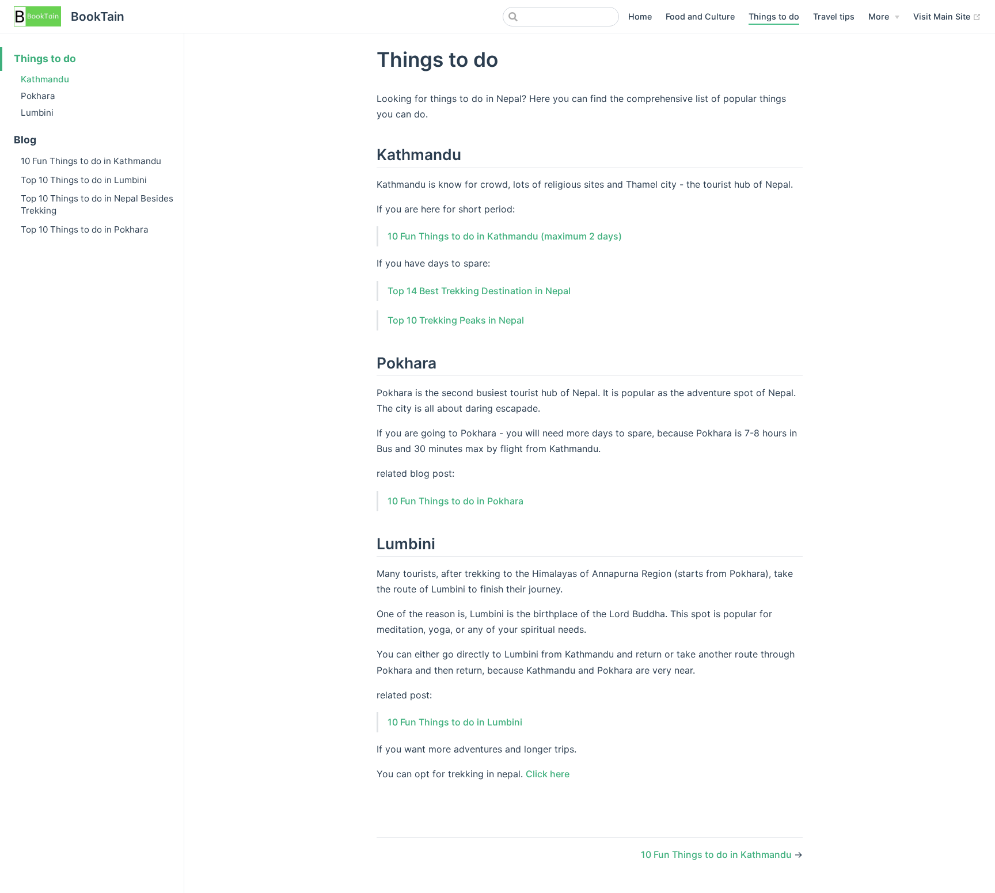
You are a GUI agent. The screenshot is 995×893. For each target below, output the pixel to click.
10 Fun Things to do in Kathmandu (91, 160)
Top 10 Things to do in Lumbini (84, 179)
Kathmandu (45, 79)
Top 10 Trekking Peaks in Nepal (456, 320)
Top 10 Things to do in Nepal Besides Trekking (97, 204)
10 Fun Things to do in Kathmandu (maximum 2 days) (505, 236)
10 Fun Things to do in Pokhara (455, 501)
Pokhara (38, 95)
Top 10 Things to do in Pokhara (85, 229)
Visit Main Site (943, 16)
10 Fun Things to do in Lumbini (455, 722)
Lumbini (37, 112)
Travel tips (834, 16)
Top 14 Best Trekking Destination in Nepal (479, 291)
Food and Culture (700, 16)
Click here (547, 774)
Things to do (774, 16)
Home (640, 16)
